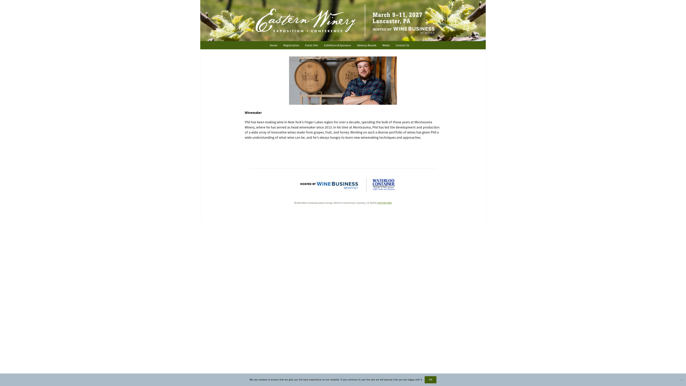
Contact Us (402, 45)
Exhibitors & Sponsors (337, 45)
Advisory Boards (366, 45)
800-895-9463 (385, 202)
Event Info (311, 45)
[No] (681, 380)
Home (273, 45)
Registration (291, 45)
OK (430, 379)
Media (386, 45)
